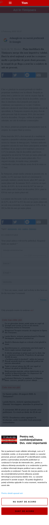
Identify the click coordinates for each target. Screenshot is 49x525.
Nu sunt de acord (24, 502)
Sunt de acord (24, 511)
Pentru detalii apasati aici (12, 493)
